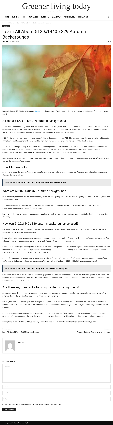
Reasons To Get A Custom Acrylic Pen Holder (94, 332)
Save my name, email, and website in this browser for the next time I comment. (33, 404)
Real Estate (56, 17)
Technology (69, 17)
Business (15, 17)
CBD (23, 17)
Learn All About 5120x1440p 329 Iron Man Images (20, 332)
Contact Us (83, 17)
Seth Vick (5, 41)
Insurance (33, 17)
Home (6, 17)
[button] (108, 17)
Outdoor (45, 17)
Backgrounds (40, 111)
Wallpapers (11, 23)
